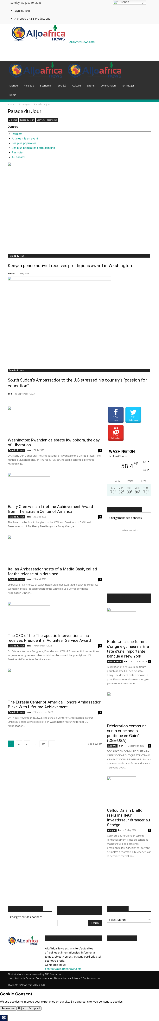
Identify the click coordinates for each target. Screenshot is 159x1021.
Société (62, 85)
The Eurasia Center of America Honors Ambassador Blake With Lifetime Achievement (54, 704)
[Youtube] (62, 2)
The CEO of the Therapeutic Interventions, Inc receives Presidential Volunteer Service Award (49, 638)
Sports (91, 85)
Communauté (109, 85)
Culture (76, 85)
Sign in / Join (22, 10)
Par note (17, 152)
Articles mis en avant (25, 138)
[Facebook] (57, 2)
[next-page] (51, 744)
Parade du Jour (27, 120)
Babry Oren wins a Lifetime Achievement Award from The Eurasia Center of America (50, 509)
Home (11, 104)
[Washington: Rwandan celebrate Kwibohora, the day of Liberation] (55, 420)
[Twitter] (60, 2)
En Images (129, 85)
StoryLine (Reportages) (47, 120)
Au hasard (18, 157)
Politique (29, 85)
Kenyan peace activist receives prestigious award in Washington (70, 265)
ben (10, 393)
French (124, 2)
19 (43, 743)
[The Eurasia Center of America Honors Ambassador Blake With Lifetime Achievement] (55, 682)
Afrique (111, 830)
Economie (46, 85)
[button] (146, 65)
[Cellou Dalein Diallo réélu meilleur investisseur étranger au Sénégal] (129, 791)
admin (11, 273)
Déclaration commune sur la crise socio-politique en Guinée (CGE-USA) (127, 733)
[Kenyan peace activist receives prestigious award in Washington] (79, 207)
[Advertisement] (53, 52)
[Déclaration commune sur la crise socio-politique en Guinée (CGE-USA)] (129, 706)
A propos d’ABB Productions (32, 18)
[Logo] (37, 79)
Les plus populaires (24, 143)
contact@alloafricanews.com (63, 968)
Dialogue (13, 120)
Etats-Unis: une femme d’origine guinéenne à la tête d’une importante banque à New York (128, 648)
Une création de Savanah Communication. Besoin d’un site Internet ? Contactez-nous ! (54, 978)
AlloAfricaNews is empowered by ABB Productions (35, 974)
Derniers (17, 133)
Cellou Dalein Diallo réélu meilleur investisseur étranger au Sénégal (128, 817)
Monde (14, 85)
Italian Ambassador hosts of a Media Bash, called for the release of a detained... (52, 571)
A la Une (112, 745)
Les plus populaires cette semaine (33, 147)
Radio (13, 95)
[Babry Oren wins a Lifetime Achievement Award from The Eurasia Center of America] (55, 487)
